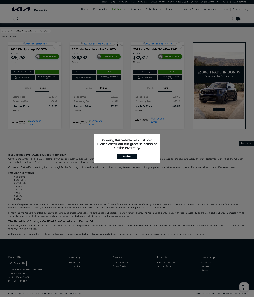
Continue (127, 156)
